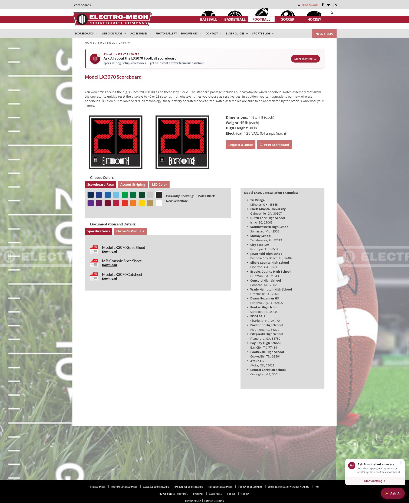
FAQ (317, 487)
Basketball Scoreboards (188, 487)
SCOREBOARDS (84, 33)
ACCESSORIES (139, 33)
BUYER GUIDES (235, 33)
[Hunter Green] (141, 194)
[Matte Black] (158, 194)
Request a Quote (240, 145)
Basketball (235, 19)
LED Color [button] (159, 184)
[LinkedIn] (335, 4)
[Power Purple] (99, 203)
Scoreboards (98, 487)
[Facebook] (323, 4)
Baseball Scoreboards (156, 487)
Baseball (208, 19)
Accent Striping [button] (132, 184)
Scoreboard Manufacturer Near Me (288, 487)
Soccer (287, 19)
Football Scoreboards (124, 487)
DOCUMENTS (189, 33)
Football (261, 19)
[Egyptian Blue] (99, 194)
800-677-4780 (310, 5)
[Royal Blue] (107, 194)
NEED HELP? (324, 34)
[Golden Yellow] (141, 203)
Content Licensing (214, 501)
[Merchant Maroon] (107, 203)
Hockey (314, 19)
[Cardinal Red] (116, 203)
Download (109, 251)
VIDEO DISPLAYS (112, 33)
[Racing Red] (124, 203)
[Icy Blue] (116, 194)
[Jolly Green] (133, 194)
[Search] (332, 12)
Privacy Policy (193, 501)
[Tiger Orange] (133, 203)
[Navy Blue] (90, 194)
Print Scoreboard (275, 145)
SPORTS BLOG (261, 33)
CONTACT (212, 33)
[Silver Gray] (150, 194)
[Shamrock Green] (124, 194)
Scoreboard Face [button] (100, 184)
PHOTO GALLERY (166, 33)
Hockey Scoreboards (250, 487)
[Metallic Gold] (150, 203)
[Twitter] (328, 4)
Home (90, 42)
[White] (158, 203)
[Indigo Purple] (90, 203)
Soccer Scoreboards (220, 487)
